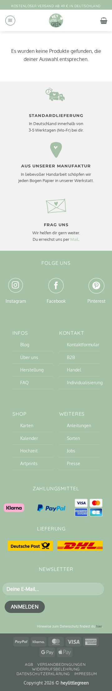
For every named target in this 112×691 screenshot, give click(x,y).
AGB (29, 664)
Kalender (29, 438)
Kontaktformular (83, 344)
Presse (73, 463)
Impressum (85, 673)
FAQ (24, 382)
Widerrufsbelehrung (56, 669)
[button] (10, 21)
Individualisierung (85, 382)
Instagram (16, 301)
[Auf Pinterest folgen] (96, 286)
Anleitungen (79, 425)
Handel (74, 369)
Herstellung (32, 369)
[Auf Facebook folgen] (56, 285)
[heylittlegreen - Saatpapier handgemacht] (56, 20)
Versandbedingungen (61, 664)
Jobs (71, 450)
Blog (24, 344)
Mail (74, 239)
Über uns (29, 357)
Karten (26, 425)
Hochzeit (29, 450)
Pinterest (96, 301)
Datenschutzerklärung (43, 673)
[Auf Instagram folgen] (15, 285)
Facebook (56, 301)
